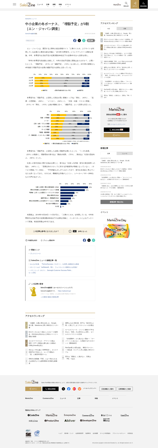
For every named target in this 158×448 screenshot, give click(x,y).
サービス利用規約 (105, 433)
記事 (47, 4)
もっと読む (32, 272)
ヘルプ (60, 433)
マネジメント (30, 40)
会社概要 (95, 433)
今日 (108, 29)
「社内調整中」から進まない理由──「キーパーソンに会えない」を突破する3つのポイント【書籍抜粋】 (80, 340)
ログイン (117, 135)
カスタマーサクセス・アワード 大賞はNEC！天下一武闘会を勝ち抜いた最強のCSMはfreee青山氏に (42, 343)
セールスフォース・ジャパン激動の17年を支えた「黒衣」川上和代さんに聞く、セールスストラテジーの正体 (79, 332)
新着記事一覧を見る (116, 202)
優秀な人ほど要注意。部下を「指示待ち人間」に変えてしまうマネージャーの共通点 (79, 324)
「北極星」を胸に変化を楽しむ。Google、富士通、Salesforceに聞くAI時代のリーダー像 (43, 325)
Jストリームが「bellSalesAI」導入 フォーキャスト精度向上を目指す (53, 267)
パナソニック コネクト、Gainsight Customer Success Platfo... (51, 270)
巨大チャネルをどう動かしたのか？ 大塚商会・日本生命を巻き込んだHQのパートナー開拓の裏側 (43, 334)
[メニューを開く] (14, 4)
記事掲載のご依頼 (125, 389)
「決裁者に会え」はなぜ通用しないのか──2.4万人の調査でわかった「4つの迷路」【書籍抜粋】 (116, 187)
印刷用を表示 (32, 240)
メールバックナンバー (117, 124)
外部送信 (130, 433)
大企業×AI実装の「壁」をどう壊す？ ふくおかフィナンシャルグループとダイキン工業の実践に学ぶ (116, 195)
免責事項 (88, 433)
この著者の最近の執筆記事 (50, 297)
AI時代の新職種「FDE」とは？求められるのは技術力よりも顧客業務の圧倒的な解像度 (43, 361)
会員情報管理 (79, 433)
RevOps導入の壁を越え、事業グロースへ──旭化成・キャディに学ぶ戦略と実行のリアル (79, 349)
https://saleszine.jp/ (64, 291)
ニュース (40, 4)
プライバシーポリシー (119, 433)
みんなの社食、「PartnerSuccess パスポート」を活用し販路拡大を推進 (54, 264)
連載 (54, 4)
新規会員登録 (117, 130)
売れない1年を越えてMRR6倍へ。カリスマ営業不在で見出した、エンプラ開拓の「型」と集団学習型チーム (43, 352)
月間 (124, 29)
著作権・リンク (68, 433)
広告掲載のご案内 (107, 389)
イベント (68, 4)
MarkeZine (29, 398)
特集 (60, 4)
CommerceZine (48, 398)
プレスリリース (35, 253)
